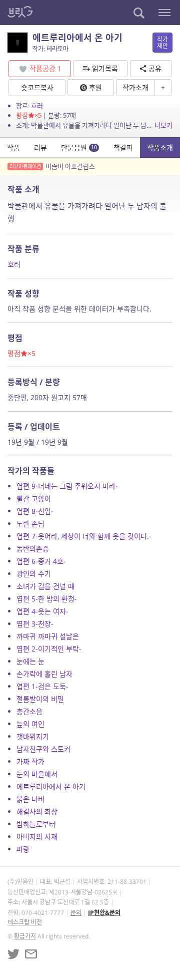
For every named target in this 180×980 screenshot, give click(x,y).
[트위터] (14, 954)
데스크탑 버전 (25, 922)
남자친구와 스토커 (43, 749)
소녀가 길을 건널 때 (45, 586)
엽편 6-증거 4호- (41, 561)
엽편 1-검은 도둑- (42, 686)
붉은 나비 (30, 799)
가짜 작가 (30, 761)
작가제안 (162, 42)
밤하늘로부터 (36, 824)
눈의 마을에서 (37, 774)
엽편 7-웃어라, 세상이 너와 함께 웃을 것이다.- (84, 536)
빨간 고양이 (33, 498)
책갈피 (123, 147)
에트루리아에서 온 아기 (51, 786)
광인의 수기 (33, 573)
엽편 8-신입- (35, 511)
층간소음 (29, 711)
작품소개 (160, 147)
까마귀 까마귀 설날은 (47, 636)
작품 (13, 147)
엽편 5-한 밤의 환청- (46, 598)
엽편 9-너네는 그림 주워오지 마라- (67, 486)
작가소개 (135, 87)
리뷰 (40, 147)
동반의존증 (32, 548)
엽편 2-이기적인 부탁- (49, 649)
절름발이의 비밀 (40, 699)
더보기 (163, 125)
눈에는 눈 (30, 661)
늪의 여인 (30, 724)
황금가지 (25, 936)
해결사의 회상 (37, 811)
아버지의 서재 (37, 836)
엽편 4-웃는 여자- (42, 611)
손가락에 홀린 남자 (44, 674)
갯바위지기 (32, 736)
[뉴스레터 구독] (31, 954)
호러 (37, 105)
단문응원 (79, 147)
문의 (76, 912)
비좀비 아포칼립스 (52, 166)
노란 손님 (30, 523)
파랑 (23, 849)
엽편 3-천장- (35, 623)
